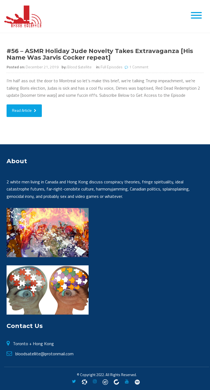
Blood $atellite (79, 67)
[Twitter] (74, 381)
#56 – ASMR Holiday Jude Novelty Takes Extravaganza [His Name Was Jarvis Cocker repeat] (100, 54)
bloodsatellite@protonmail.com (44, 353)
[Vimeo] (137, 381)
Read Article (22, 110)
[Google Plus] (105, 381)
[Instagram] (95, 381)
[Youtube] (127, 381)
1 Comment (138, 67)
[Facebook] (84, 381)
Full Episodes (111, 67)
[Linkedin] (116, 381)
